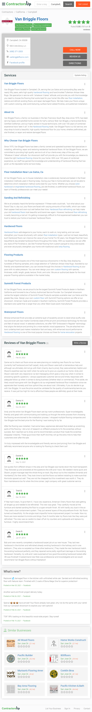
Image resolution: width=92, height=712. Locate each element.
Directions (75, 63)
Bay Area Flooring (27, 685)
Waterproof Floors (13, 312)
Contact (87, 708)
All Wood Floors (26, 640)
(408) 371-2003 (16, 51)
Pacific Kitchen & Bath (72, 685)
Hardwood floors (11, 232)
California (20, 12)
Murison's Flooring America (32, 670)
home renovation (67, 332)
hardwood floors (18, 212)
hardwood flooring (24, 25)
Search (68, 4)
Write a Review (80, 343)
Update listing (80, 75)
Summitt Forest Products (17, 283)
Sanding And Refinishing (17, 197)
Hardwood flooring (41, 127)
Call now (75, 50)
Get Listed (83, 4)
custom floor (39, 298)
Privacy (77, 708)
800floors (66, 655)
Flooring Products (13, 254)
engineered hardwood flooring (27, 187)
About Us (9, 112)
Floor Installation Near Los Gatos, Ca (23, 172)
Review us (75, 56)
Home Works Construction (75, 640)
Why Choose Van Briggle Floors (21, 140)
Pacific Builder (25, 655)
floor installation (75, 98)
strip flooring (64, 247)
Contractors (7, 12)
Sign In (67, 708)
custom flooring (23, 29)
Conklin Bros (67, 670)
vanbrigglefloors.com (19, 57)
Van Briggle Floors (31, 19)
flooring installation (42, 25)
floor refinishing (80, 212)
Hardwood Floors (13, 226)
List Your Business (53, 708)
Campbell (32, 12)
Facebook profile (17, 62)
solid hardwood (39, 29)
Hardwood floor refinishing (61, 209)
